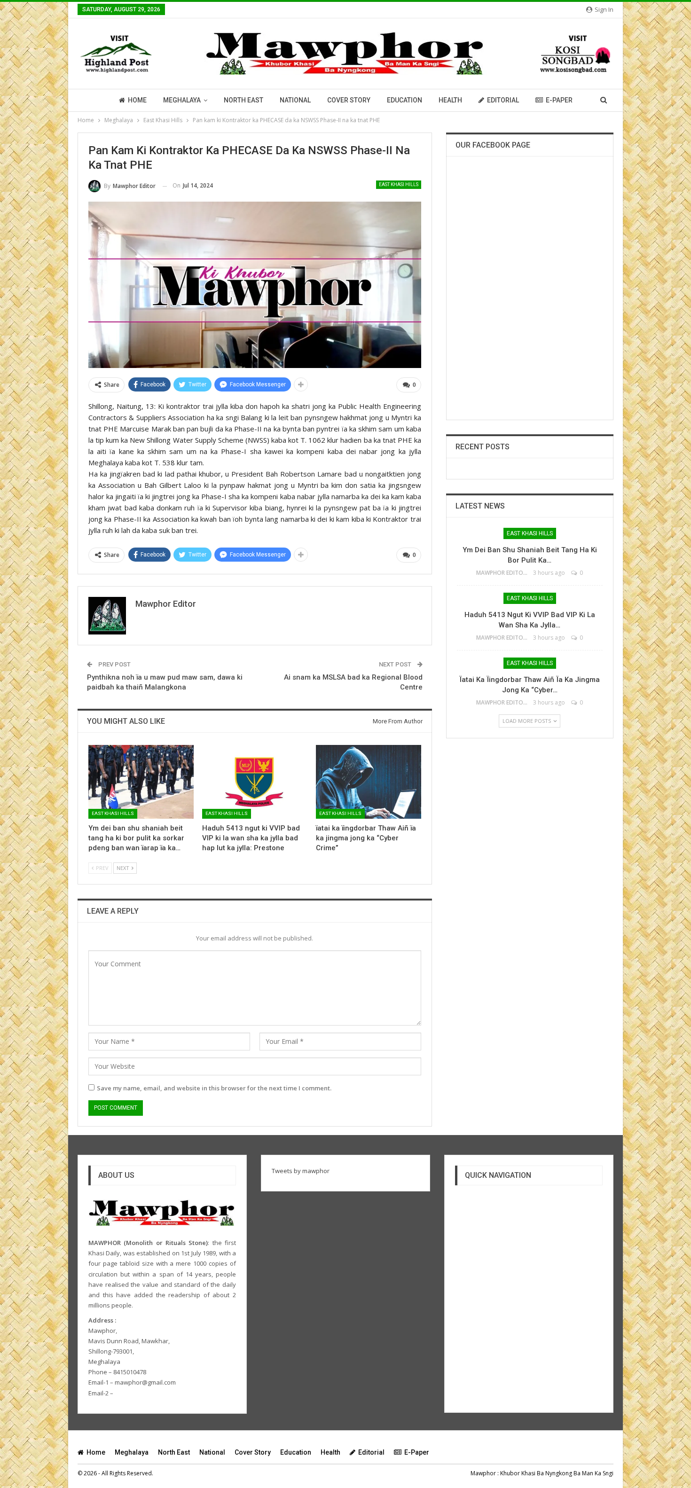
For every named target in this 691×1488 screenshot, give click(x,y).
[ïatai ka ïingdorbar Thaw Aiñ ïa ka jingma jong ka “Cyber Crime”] (368, 782)
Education (404, 100)
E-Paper (559, 100)
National (295, 100)
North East (243, 100)
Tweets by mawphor (301, 1171)
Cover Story (348, 100)
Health (450, 100)
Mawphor (483, 1473)
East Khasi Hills (398, 184)
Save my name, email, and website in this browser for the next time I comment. (214, 1088)
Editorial (503, 100)
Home (137, 100)
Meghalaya (182, 100)
